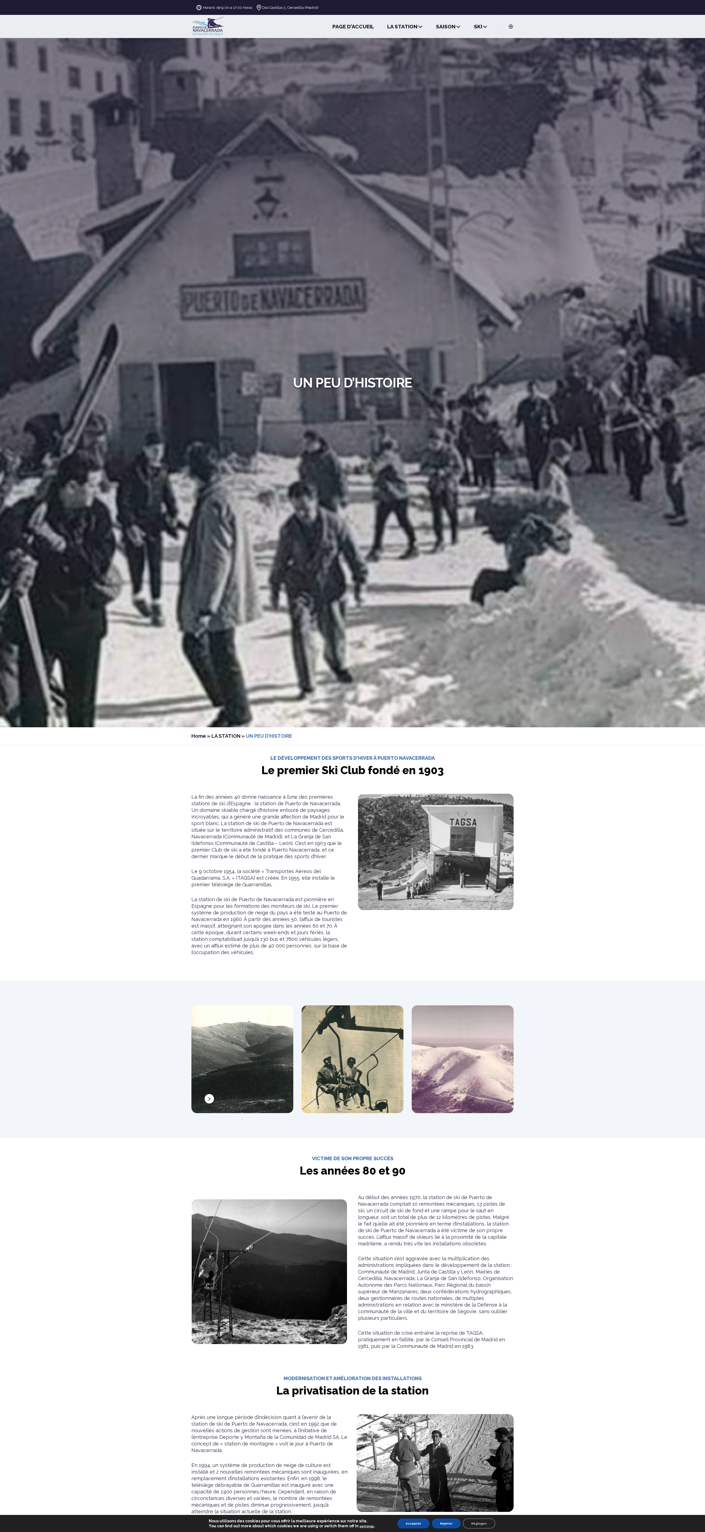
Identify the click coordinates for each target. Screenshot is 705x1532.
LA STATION (226, 736)
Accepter (413, 1523)
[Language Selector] (507, 26)
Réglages (479, 1523)
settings (366, 1526)
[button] (209, 1098)
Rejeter (446, 1523)
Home (198, 736)
